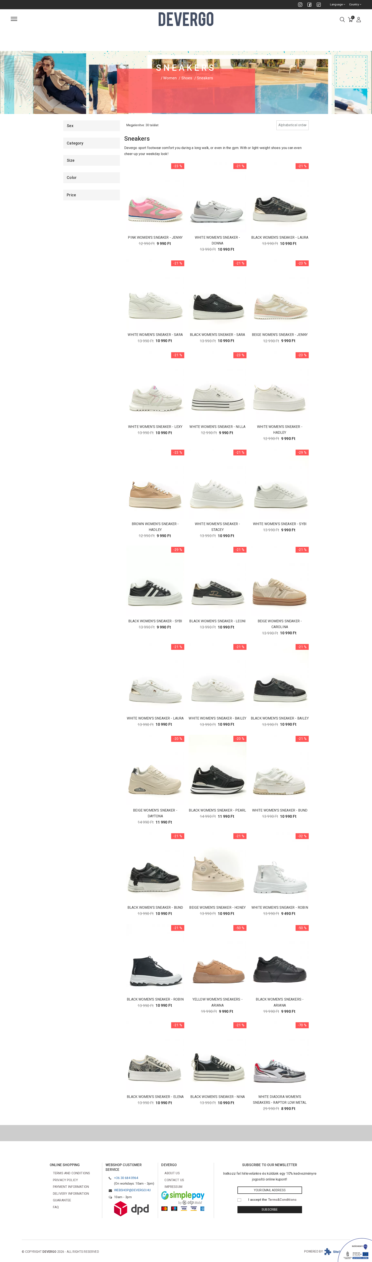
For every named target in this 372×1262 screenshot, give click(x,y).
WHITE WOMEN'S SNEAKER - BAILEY (217, 718)
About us (172, 1173)
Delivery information (71, 1194)
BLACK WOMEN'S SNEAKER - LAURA (279, 237)
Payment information (71, 1187)
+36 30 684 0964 (126, 1178)
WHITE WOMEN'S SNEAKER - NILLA (217, 427)
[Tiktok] (318, 4)
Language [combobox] (336, 4)
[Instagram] (300, 4)
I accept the (272, 1200)
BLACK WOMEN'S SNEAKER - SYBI (155, 621)
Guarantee (62, 1200)
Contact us (174, 1180)
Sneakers (205, 78)
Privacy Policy (65, 1180)
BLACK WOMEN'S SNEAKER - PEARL (217, 810)
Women (170, 78)
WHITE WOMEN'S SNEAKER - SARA (155, 335)
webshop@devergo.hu (132, 1190)
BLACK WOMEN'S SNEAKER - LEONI (217, 621)
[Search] (342, 20)
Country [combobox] (354, 4)
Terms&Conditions (282, 1200)
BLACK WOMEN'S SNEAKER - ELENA (155, 1097)
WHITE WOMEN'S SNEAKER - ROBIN (279, 907)
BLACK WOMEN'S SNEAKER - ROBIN (155, 999)
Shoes (186, 78)
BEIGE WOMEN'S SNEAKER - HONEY (217, 907)
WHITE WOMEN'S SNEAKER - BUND (279, 810)
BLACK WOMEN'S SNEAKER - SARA (217, 335)
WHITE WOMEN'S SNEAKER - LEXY (155, 427)
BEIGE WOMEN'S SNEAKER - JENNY (280, 335)
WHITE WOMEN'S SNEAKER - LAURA (155, 718)
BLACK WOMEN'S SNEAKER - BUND (155, 907)
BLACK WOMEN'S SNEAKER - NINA (217, 1097)
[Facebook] (309, 4)
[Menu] (14, 19)
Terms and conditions (71, 1173)
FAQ (56, 1207)
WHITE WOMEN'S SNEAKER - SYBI (280, 524)
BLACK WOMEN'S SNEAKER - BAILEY (280, 718)
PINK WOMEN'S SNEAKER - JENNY (155, 237)
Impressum (173, 1187)
